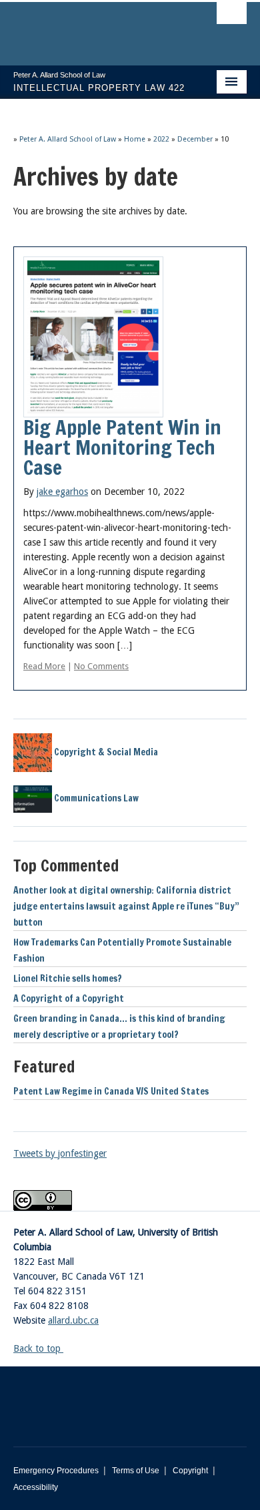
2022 (161, 139)
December (195, 139)
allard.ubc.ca (73, 1320)
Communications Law (95, 798)
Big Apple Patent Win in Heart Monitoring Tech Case (122, 447)
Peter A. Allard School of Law (67, 139)
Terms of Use (135, 1470)
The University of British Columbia (95, 27)
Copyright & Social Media (105, 752)
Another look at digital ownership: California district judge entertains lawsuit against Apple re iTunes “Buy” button (126, 906)
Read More (44, 666)
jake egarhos (62, 491)
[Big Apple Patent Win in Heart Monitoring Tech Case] (93, 336)
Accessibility (35, 1487)
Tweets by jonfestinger (60, 1153)
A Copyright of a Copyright (68, 998)
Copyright (190, 1470)
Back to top (38, 1348)
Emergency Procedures (56, 1470)
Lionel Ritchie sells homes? (67, 978)
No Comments (101, 666)
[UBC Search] (232, 16)
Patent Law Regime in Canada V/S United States (111, 1091)
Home (134, 139)
